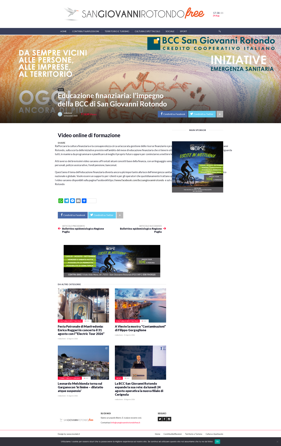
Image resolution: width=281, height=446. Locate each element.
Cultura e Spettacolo (147, 31)
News (61, 90)
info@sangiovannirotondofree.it (125, 422)
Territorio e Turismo (117, 31)
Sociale (170, 31)
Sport (183, 31)
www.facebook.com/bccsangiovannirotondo (139, 180)
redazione (68, 113)
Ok (217, 441)
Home (63, 31)
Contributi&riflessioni (85, 31)
